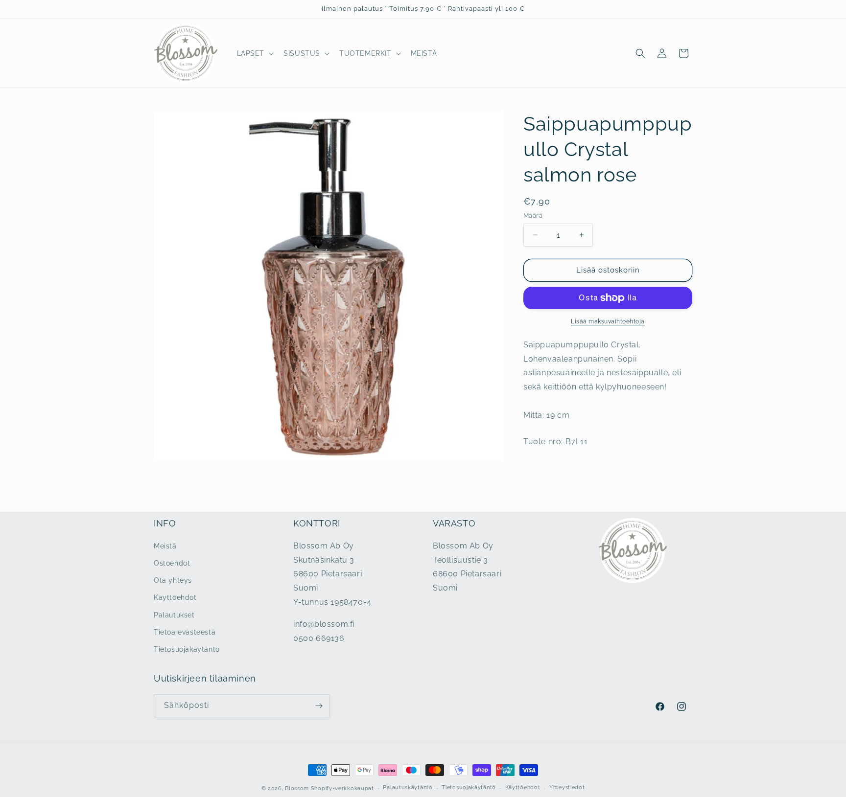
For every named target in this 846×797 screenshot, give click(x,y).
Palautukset (174, 615)
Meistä (165, 546)
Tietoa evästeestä (184, 632)
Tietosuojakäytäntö (187, 649)
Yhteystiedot (567, 787)
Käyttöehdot (175, 597)
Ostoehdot (172, 563)
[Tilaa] (318, 705)
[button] (254, 53)
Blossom (297, 788)
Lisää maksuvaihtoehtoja (608, 321)
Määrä (532, 215)
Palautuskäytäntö (407, 787)
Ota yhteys (173, 580)
